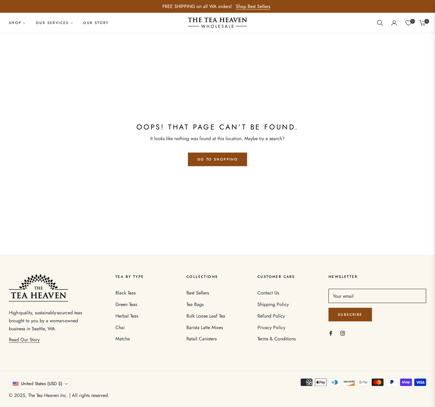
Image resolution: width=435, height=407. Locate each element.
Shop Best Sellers (253, 6)
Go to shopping (217, 159)
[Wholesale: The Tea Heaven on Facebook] (330, 333)
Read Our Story (24, 339)
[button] (380, 23)
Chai (120, 327)
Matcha (122, 338)
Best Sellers (197, 292)
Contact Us (268, 292)
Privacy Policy (271, 327)
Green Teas (126, 304)
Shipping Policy (273, 304)
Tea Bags (195, 304)
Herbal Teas (126, 316)
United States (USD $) (41, 383)
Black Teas (125, 292)
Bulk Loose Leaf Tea (205, 316)
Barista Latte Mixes (204, 327)
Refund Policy (271, 316)
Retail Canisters (201, 338)
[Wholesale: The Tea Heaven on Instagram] (342, 333)
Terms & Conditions (276, 338)
